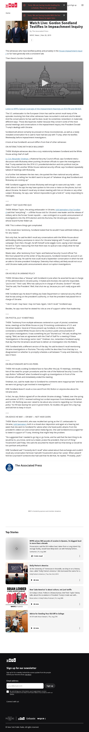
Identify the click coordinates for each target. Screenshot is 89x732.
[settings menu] (82, 5)
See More (28, 675)
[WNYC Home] (11, 5)
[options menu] (31, 40)
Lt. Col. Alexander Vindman (17, 158)
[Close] (64, 7)
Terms (12, 694)
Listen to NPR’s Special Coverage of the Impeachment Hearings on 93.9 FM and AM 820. (43, 109)
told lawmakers (20, 424)
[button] (44, 548)
